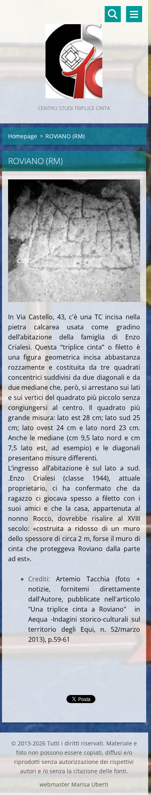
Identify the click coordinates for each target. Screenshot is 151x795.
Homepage (22, 136)
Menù (134, 14)
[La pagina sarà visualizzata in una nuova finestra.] (74, 240)
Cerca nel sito (113, 14)
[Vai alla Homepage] (74, 51)
